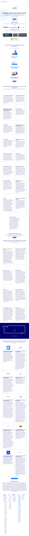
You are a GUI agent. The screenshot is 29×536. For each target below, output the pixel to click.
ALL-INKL (14, 500)
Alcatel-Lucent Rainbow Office (14, 499)
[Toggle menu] (27, 1)
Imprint (23, 497)
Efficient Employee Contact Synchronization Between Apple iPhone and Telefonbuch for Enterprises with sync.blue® (19, 509)
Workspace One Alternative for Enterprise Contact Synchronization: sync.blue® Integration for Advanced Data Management (19, 504)
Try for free (14, 19)
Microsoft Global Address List (14, 497)
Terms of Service (23, 498)
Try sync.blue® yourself (14, 335)
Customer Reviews (23, 496)
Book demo (14, 81)
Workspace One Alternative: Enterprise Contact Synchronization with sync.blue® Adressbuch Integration (19, 515)
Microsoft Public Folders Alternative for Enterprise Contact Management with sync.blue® (19, 520)
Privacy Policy (23, 499)
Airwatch (14, 498)
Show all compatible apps (14, 478)
